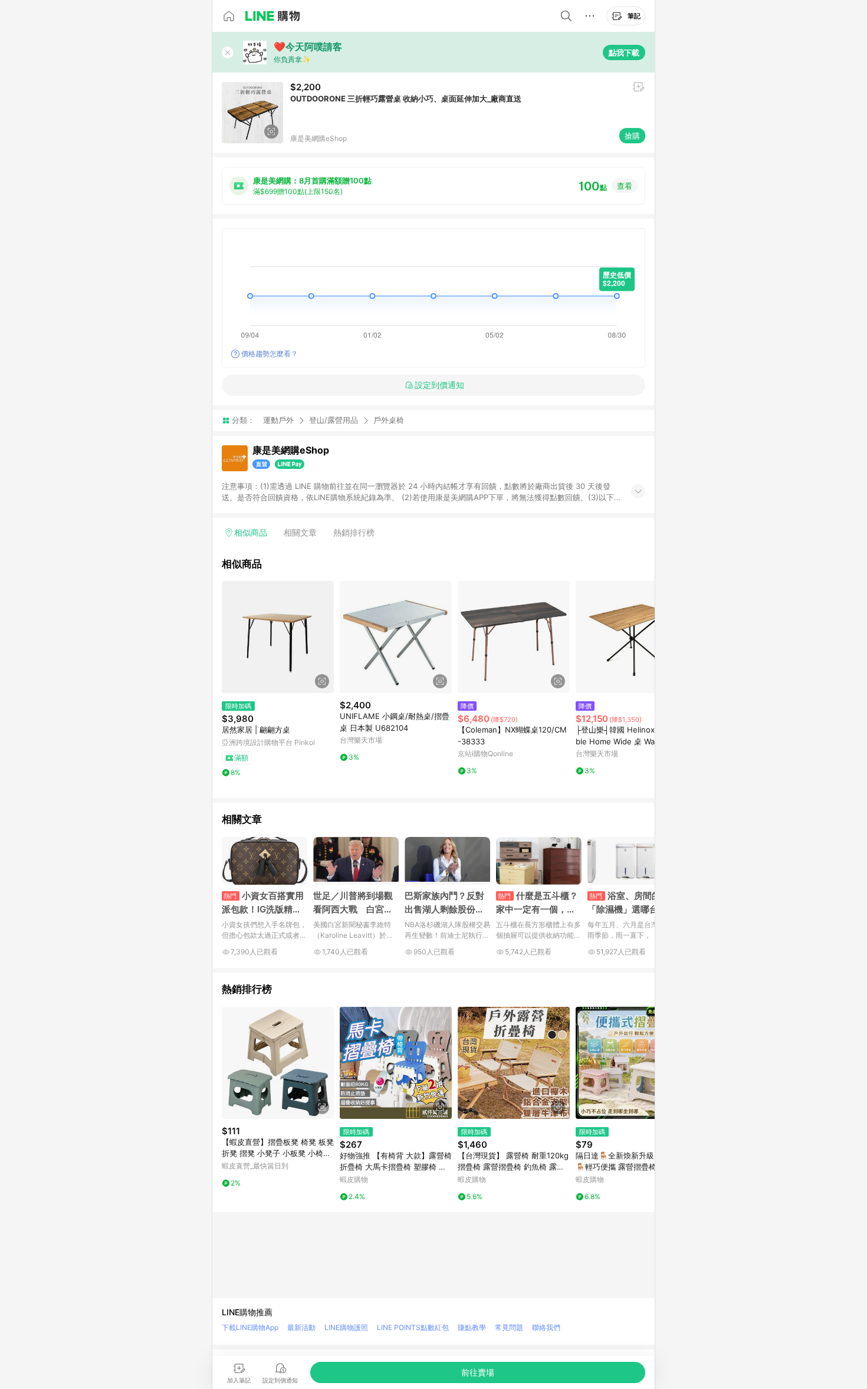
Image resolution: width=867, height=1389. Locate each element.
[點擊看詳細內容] (278, 637)
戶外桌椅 (388, 420)
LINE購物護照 (346, 1327)
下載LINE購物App (250, 1327)
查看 (624, 186)
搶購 (632, 135)
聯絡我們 (546, 1327)
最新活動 (301, 1327)
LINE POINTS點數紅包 (413, 1327)
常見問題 (509, 1327)
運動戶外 (278, 420)
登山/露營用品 (333, 420)
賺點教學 (472, 1327)
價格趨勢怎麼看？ (269, 353)
